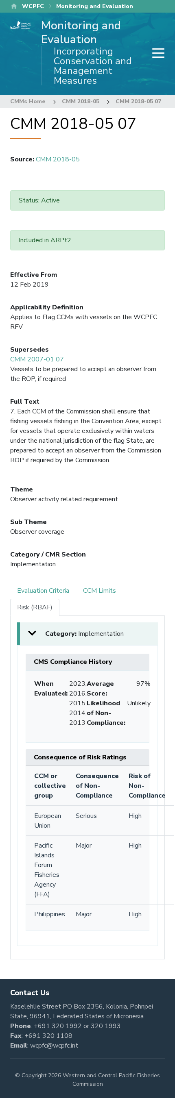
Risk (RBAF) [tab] (34, 607)
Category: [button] (84, 633)
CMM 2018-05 (80, 101)
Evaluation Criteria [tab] (43, 590)
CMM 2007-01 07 (37, 359)
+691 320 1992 (58, 1026)
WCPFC (33, 6)
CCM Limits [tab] (99, 590)
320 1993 (106, 1026)
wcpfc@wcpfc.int (54, 1045)
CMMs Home (28, 101)
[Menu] (156, 54)
